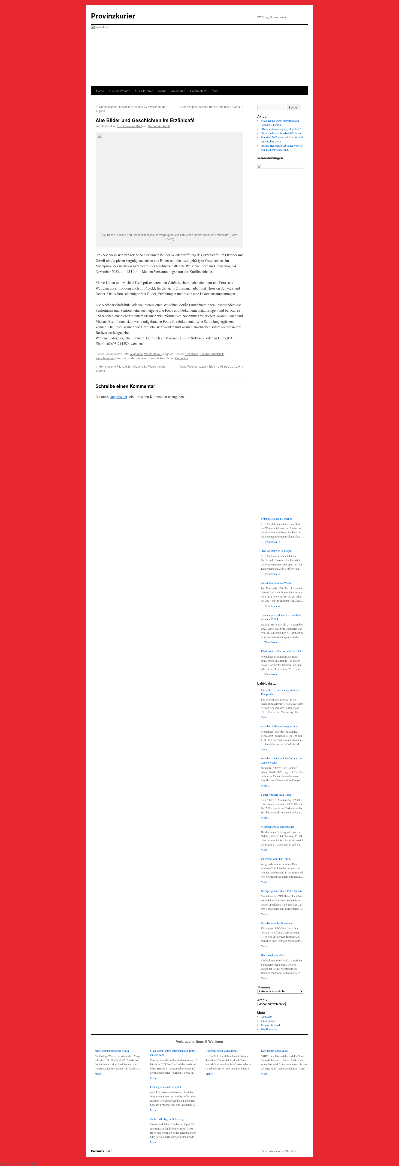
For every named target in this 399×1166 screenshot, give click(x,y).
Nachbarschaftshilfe (212, 354)
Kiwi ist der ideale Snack (274, 1050)
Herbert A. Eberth (159, 126)
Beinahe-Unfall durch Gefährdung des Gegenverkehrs (282, 760)
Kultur (162, 91)
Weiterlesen (272, 542)
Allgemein (136, 354)
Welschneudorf (105, 358)
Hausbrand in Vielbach (273, 955)
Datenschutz (198, 91)
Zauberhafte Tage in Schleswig (167, 1119)
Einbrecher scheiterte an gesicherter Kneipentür (280, 692)
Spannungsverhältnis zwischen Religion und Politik (281, 617)
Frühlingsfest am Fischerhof (276, 518)
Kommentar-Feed (270, 1025)
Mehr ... (265, 717)
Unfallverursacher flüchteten (276, 923)
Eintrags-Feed (268, 1021)
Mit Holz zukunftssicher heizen (112, 1050)
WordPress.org (269, 1029)
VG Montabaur (153, 354)
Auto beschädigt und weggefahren (279, 726)
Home (100, 91)
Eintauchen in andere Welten (276, 583)
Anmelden (266, 1016)
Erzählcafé (191, 354)
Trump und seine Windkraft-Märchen (281, 133)
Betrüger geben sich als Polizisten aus (281, 891)
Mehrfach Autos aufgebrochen (277, 826)
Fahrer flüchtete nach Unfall (276, 794)
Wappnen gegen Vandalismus (222, 1050)
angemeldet (118, 396)
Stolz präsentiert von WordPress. (280, 1151)
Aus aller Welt (144, 91)
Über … (217, 91)
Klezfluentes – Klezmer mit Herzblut (281, 651)
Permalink (181, 358)
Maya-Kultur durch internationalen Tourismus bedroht (173, 1053)
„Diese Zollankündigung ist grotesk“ (281, 129)
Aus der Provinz (119, 91)
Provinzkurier (113, 16)
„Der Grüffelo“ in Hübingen (276, 551)
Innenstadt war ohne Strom (275, 859)
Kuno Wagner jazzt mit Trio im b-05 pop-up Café (211, 107)
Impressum (177, 91)
